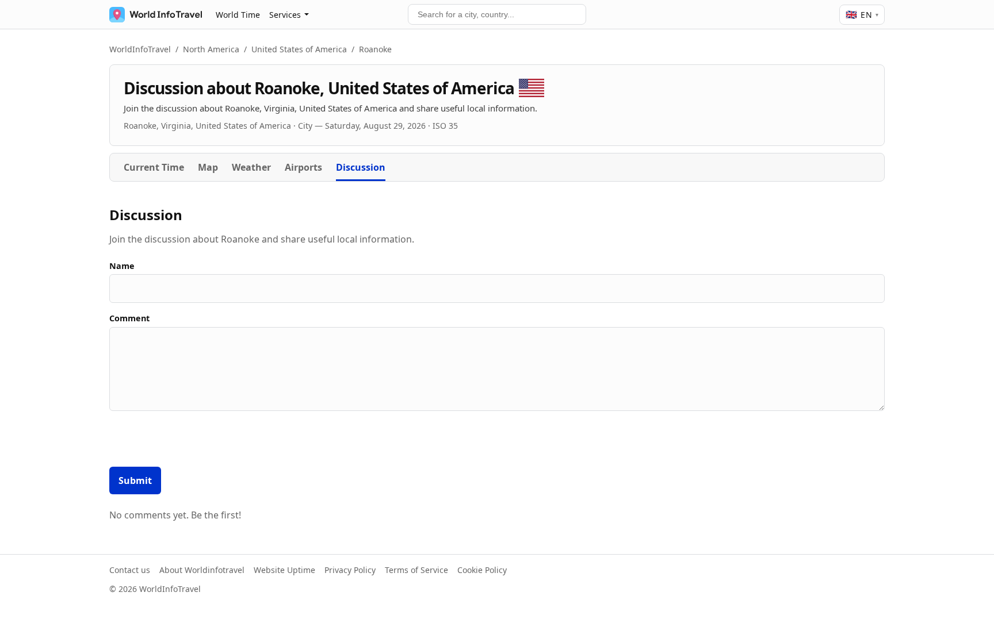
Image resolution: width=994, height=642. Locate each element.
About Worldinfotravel (201, 569)
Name (122, 265)
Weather (251, 167)
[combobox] (497, 14)
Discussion (360, 167)
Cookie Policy (482, 569)
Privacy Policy (350, 569)
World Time (238, 14)
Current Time (154, 167)
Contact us (129, 569)
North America (211, 49)
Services (285, 14)
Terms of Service (416, 569)
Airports (303, 167)
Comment (129, 318)
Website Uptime (284, 569)
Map (208, 167)
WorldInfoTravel (140, 49)
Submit (135, 480)
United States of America (299, 49)
